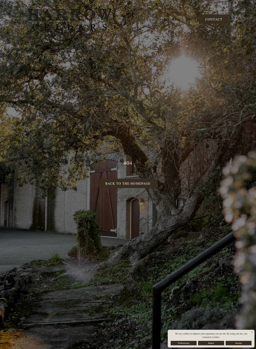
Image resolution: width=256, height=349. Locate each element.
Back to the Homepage (128, 183)
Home (151, 19)
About (178, 19)
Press (191, 19)
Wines (164, 19)
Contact (213, 19)
